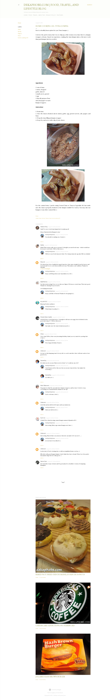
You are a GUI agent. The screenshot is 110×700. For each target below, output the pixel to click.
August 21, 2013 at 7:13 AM (52, 418)
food (19, 35)
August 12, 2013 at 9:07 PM (61, 251)
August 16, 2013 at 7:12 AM (59, 317)
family (19, 31)
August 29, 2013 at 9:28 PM (52, 448)
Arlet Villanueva (44, 385)
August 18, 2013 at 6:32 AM (56, 385)
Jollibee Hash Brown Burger (50, 676)
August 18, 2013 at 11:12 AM (52, 402)
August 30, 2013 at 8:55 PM (53, 461)
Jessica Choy (44, 226)
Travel (35, 15)
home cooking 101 (23, 37)
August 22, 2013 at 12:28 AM (53, 433)
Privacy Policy (51, 15)
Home (26, 15)
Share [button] (19, 23)
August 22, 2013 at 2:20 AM (61, 423)
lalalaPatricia (43, 282)
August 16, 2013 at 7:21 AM (50, 334)
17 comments (42, 577)
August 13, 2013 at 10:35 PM (61, 306)
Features (60, 15)
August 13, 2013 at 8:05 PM (61, 291)
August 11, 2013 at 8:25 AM (54, 226)
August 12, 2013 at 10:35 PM (61, 271)
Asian (19, 29)
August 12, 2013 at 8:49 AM (50, 245)
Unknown (43, 351)
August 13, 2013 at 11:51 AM (54, 281)
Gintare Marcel (59, 692)
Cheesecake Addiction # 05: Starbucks (55, 625)
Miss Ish (42, 262)
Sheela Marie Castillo (46, 317)
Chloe (42, 334)
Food (30, 15)
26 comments (42, 628)
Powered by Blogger (56, 689)
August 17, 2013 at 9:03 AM (52, 351)
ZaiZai (42, 245)
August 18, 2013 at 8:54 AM (61, 365)
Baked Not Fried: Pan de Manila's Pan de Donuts (60, 574)
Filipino (20, 33)
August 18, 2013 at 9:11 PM (61, 407)
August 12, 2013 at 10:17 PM (52, 262)
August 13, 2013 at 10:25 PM (54, 301)
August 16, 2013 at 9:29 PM (61, 323)
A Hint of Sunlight (45, 268)
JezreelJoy (43, 360)
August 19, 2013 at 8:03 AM (58, 375)
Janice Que (43, 461)
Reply (42, 241)
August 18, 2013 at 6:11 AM (53, 360)
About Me (41, 15)
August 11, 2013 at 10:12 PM (61, 234)
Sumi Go (42, 418)
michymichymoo (50, 234)
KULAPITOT (43, 301)
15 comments (42, 679)
